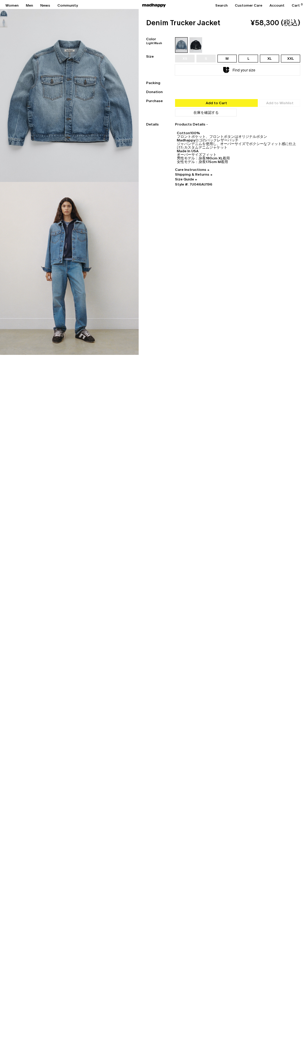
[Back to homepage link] (154, 5)
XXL (290, 58)
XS (185, 58)
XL (269, 58)
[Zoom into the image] (69, 95)
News (45, 5)
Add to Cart (216, 103)
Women (12, 5)
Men (29, 5)
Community (67, 5)
